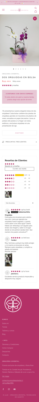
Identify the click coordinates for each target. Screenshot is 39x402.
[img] (16, 210)
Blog (3, 334)
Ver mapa (5, 376)
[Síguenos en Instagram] (9, 389)
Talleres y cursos (8, 331)
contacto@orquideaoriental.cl (12, 380)
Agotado (19, 133)
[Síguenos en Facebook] (3, 389)
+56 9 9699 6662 (8, 383)
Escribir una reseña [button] (19, 169)
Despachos (6, 351)
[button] (7, 85)
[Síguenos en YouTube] (14, 389)
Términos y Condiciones (10, 344)
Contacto (5, 355)
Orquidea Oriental (10, 74)
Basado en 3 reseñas (12, 166)
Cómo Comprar (7, 348)
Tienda (4, 327)
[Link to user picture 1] (8, 259)
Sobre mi (5, 323)
